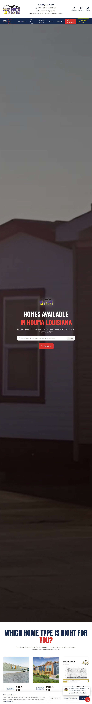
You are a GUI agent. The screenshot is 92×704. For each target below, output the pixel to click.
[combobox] (46, 338)
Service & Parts (41, 21)
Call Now (47, 346)
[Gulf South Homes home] (5, 21)
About (51, 21)
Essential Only (55, 698)
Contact (60, 21)
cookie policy (9, 701)
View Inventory (70, 21)
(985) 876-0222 (84, 21)
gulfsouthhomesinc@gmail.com (45, 11)
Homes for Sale (10, 21)
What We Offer (32, 21)
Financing (21, 21)
